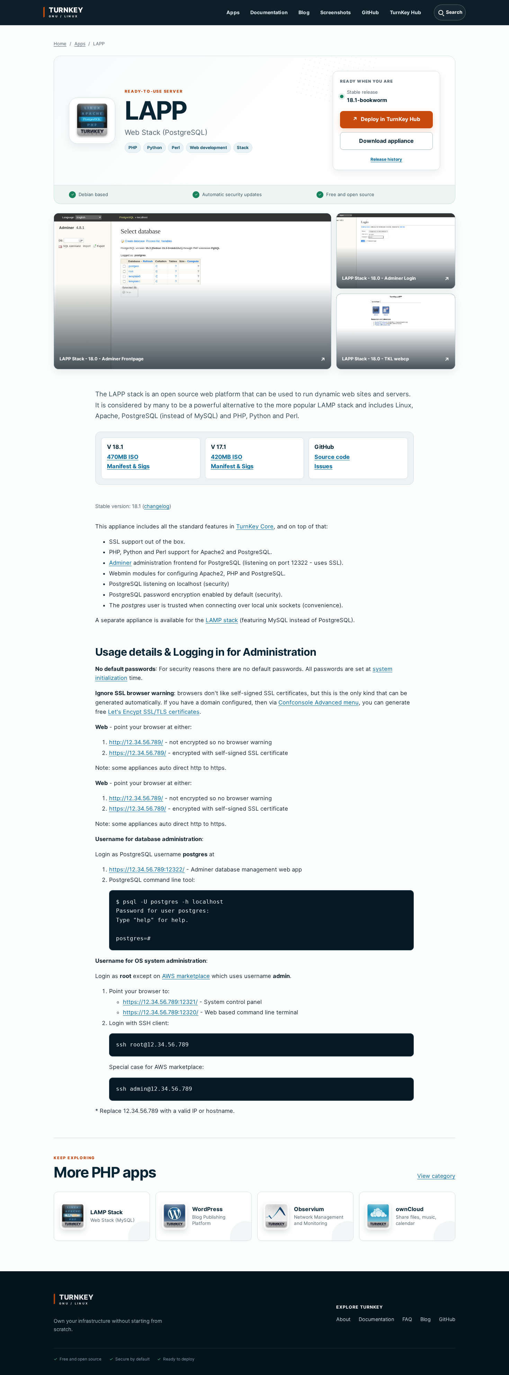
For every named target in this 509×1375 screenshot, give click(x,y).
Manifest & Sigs (128, 466)
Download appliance (386, 140)
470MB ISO (123, 456)
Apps (233, 12)
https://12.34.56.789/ (137, 752)
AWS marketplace (186, 975)
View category (436, 1175)
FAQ (407, 1319)
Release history (386, 159)
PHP (132, 147)
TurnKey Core (255, 526)
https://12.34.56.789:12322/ (147, 869)
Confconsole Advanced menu (318, 702)
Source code (332, 456)
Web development (208, 147)
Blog (304, 12)
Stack (243, 147)
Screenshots (335, 12)
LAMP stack (222, 620)
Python (154, 147)
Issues (323, 466)
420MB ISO (226, 456)
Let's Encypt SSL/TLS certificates (153, 711)
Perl (176, 147)
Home (60, 43)
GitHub (370, 12)
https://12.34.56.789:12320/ (160, 1012)
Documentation (269, 12)
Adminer (120, 562)
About (343, 1319)
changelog (156, 506)
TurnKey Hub (405, 12)
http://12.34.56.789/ (136, 742)
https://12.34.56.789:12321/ (160, 1001)
